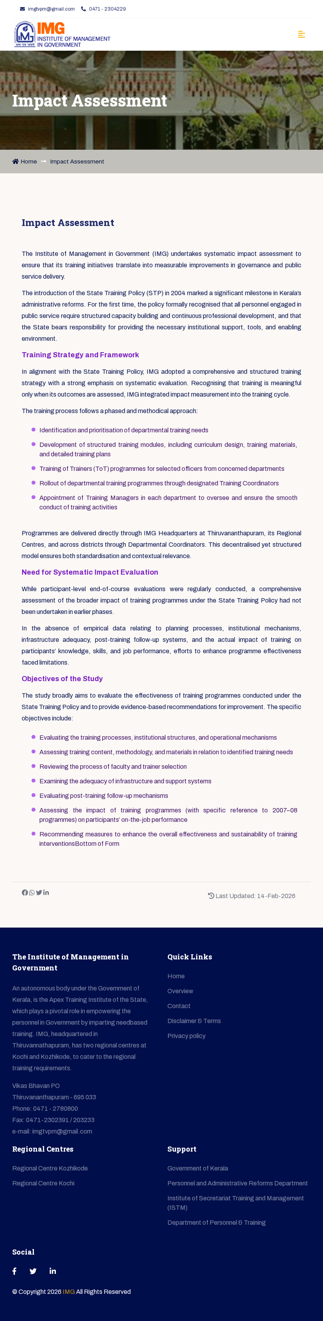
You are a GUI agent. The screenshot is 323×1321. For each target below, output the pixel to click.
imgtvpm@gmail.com (51, 9)
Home (28, 161)
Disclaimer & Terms (194, 1021)
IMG (69, 1291)
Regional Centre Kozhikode (50, 1168)
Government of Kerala (197, 1168)
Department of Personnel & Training (216, 1222)
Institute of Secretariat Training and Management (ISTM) (235, 1203)
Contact (179, 1006)
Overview (180, 991)
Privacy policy (186, 1036)
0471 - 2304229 (107, 9)
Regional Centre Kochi (43, 1183)
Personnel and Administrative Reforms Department (237, 1183)
